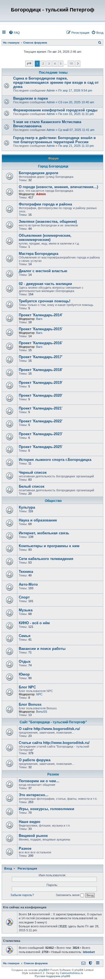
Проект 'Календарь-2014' (40, 315)
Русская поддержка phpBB (52, 976)
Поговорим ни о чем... (39, 781)
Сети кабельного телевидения (46, 559)
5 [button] (61, 63)
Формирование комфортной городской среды (55, 110)
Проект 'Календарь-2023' (40, 434)
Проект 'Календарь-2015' (40, 329)
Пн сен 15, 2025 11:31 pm (76, 114)
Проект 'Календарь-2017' (40, 357)
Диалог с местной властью (43, 271)
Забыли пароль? (22, 895)
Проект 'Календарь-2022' (40, 421)
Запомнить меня (68, 895)
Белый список (32, 486)
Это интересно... (33, 795)
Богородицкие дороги (38, 173)
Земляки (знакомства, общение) (48, 221)
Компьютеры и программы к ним (49, 546)
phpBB (43, 969)
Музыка (25, 610)
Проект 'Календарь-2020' (40, 395)
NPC (39, 694)
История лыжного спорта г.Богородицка (55, 460)
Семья (25, 636)
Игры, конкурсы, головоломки (46, 809)
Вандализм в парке (30, 98)
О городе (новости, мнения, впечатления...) (58, 187)
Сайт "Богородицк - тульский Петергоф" (53, 722)
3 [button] (49, 63)
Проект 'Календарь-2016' (40, 343)
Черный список (33, 472)
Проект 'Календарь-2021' (40, 408)
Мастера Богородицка (38, 254)
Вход (8, 868)
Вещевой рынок (33, 836)
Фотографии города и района (45, 204)
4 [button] (55, 63)
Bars (39, 318)
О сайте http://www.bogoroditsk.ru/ (49, 729)
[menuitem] (14, 32)
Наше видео (29, 822)
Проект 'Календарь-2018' (40, 370)
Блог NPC (27, 687)
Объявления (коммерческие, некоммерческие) (45, 237)
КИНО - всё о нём (34, 623)
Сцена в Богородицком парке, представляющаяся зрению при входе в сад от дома (56, 82)
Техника (26, 571)
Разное (53, 774)
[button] (29, 64)
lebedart (89, 952)
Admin (50, 90)
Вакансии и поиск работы (42, 649)
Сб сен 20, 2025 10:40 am (76, 102)
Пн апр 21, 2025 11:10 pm (76, 145)
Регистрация (27, 868)
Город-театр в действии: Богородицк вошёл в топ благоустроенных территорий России (54, 140)
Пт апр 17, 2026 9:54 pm (75, 90)
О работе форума (34, 760)
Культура (27, 507)
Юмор (24, 674)
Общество (53, 501)
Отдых (25, 661)
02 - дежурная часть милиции (45, 284)
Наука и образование (38, 520)
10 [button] (71, 63)
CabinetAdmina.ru (71, 973)
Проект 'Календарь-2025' (40, 447)
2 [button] (43, 63)
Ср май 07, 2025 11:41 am (76, 129)
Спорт (24, 597)
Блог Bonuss (30, 704)
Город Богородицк (53, 166)
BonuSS (41, 711)
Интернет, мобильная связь (44, 533)
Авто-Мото (28, 584)
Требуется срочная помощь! (44, 301)
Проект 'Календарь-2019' (40, 382)
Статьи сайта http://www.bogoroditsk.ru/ (54, 743)
